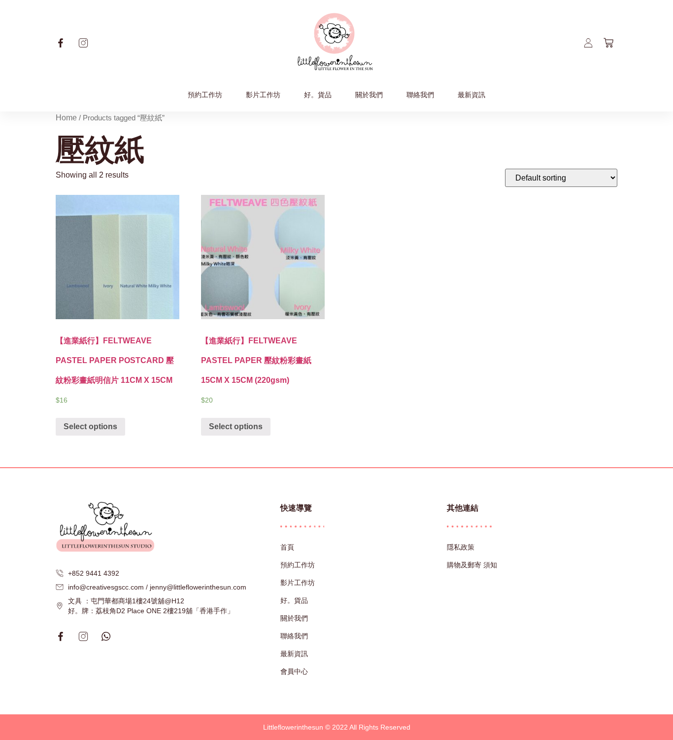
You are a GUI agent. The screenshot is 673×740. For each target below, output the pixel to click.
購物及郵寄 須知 (472, 565)
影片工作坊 (263, 95)
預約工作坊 (205, 95)
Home (66, 117)
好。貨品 (318, 95)
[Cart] (608, 43)
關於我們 (369, 95)
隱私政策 (460, 547)
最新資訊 (471, 95)
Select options (90, 426)
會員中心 (294, 671)
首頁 (287, 547)
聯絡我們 (420, 95)
